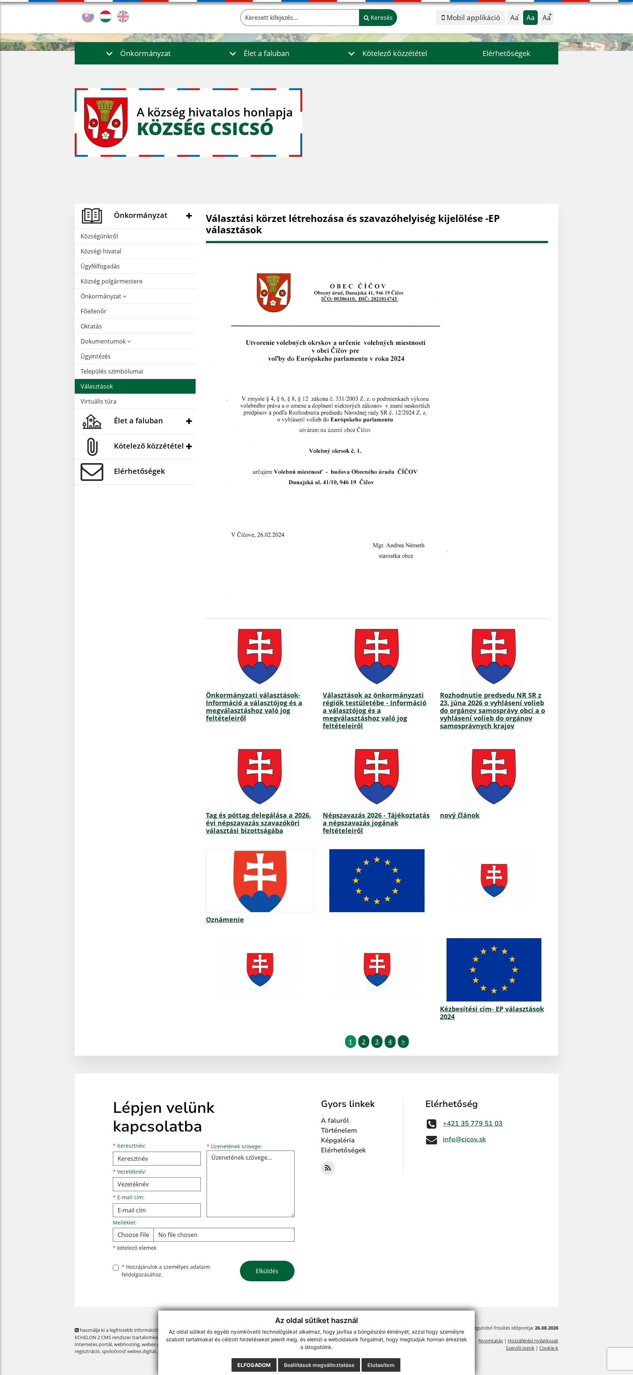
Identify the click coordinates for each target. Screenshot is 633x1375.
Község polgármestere (111, 281)
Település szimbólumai (112, 371)
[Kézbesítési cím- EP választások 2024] (494, 969)
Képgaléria (338, 1140)
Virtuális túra (98, 401)
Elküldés (267, 1271)
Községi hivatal (101, 251)
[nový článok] (494, 775)
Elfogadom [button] (254, 1365)
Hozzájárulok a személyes (166, 1270)
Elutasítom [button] (381, 1365)
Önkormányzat (102, 296)
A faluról (335, 1120)
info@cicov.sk (464, 1139)
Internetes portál (93, 1344)
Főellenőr (94, 311)
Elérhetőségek (506, 53)
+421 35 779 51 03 (473, 1123)
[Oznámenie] (260, 880)
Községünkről (99, 236)
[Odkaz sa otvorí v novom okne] (328, 1168)
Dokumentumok (104, 341)
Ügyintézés (96, 356)
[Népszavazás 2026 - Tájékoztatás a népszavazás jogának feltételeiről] (377, 775)
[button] (136, 53)
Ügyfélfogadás (100, 266)
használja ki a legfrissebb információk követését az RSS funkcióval (150, 1330)
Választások (97, 386)
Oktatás (91, 326)
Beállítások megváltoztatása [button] (319, 1365)
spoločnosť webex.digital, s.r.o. (135, 1351)
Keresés (381, 18)
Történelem (339, 1130)
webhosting (127, 1344)
